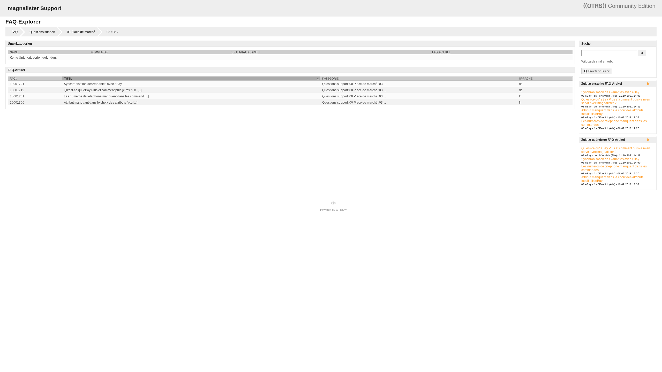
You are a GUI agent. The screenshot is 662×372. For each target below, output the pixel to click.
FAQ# (13, 78)
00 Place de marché (81, 32)
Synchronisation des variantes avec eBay (610, 92)
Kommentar (100, 52)
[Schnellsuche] (642, 53)
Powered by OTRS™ (333, 209)
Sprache (525, 78)
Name (14, 52)
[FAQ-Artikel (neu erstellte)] (650, 84)
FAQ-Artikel (441, 52)
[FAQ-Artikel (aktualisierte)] (650, 140)
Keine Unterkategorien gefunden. (33, 57)
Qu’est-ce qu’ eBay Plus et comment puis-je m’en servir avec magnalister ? (615, 101)
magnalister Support (34, 8)
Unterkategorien (245, 52)
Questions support (42, 32)
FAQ (15, 32)
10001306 (17, 102)
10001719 (17, 90)
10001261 (17, 96)
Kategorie (330, 78)
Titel (68, 78)
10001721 (17, 84)
